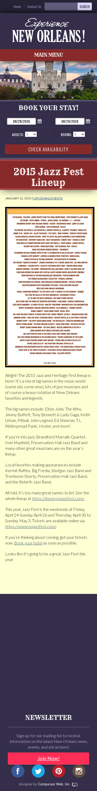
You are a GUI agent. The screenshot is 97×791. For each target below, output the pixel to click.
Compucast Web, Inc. (54, 784)
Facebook (18, 772)
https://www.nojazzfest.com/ (30, 526)
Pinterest (58, 772)
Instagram (79, 772)
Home (17, 6)
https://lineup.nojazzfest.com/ (58, 498)
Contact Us (34, 6)
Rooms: (66, 134)
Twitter (38, 772)
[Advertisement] (48, 650)
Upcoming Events (48, 198)
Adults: (18, 134)
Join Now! (49, 758)
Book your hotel (28, 542)
